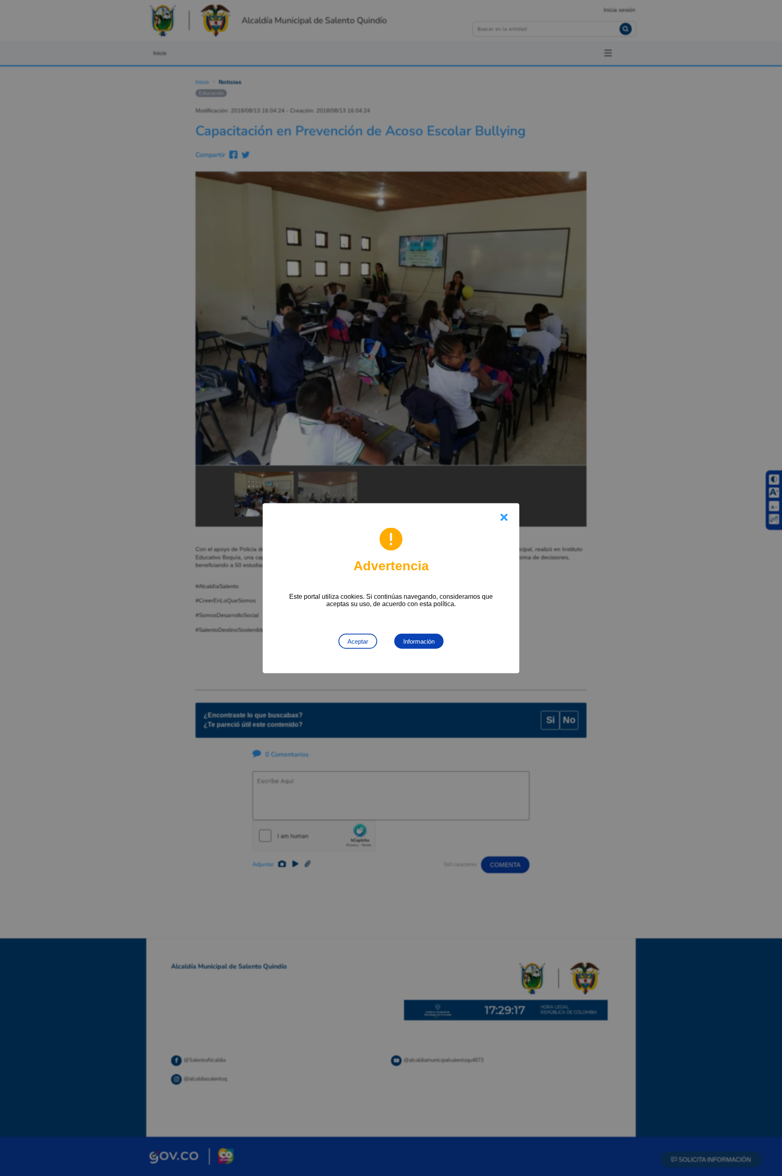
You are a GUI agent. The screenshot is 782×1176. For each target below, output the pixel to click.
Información (419, 641)
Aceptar (357, 641)
